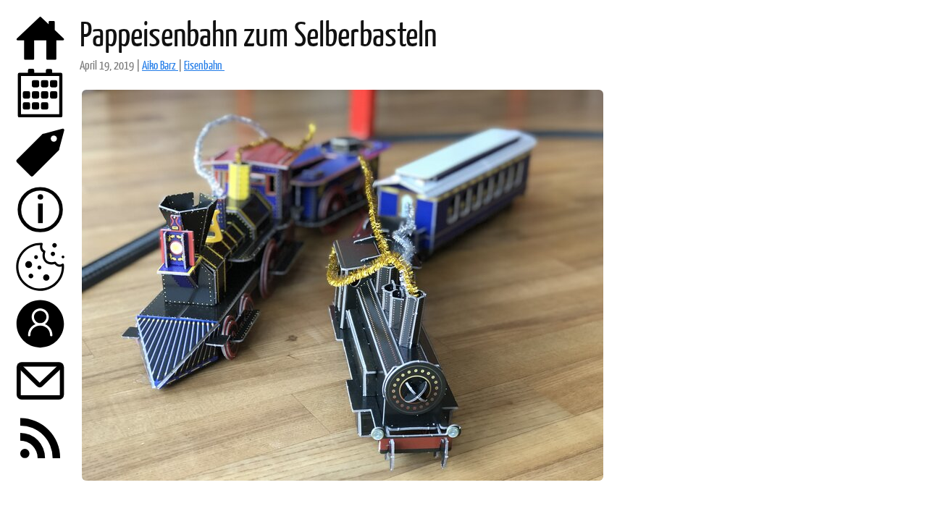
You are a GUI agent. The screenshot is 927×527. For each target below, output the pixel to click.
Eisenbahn (204, 65)
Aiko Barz (160, 65)
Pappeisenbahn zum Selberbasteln (258, 33)
